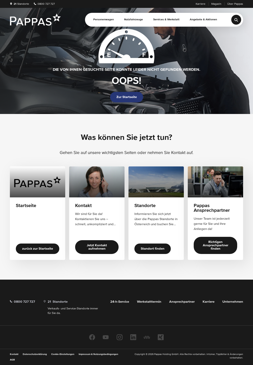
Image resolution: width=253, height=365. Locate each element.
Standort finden (152, 248)
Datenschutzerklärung (35, 354)
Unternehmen (232, 301)
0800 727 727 (46, 4)
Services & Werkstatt (166, 19)
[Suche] (236, 20)
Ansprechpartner (182, 301)
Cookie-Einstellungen (62, 354)
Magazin (216, 4)
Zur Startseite (126, 97)
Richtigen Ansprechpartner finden (215, 245)
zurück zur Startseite (37, 248)
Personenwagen (103, 19)
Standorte (21, 4)
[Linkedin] (133, 337)
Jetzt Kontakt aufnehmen (97, 247)
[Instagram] (119, 337)
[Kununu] (147, 337)
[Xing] (161, 337)
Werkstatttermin (149, 301)
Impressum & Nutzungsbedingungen (98, 354)
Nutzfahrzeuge (133, 19)
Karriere (200, 4)
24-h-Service (119, 301)
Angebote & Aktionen (203, 19)
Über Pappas (235, 4)
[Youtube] (106, 337)
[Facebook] (92, 337)
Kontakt (14, 354)
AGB (12, 360)
